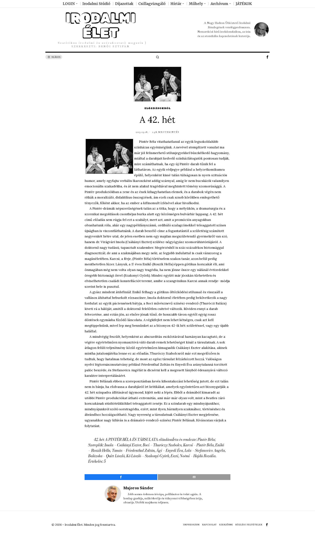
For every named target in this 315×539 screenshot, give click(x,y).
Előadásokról (157, 108)
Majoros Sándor (138, 487)
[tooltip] (267, 57)
